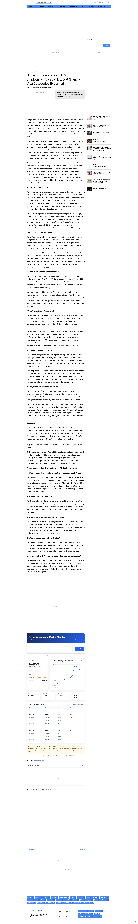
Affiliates (29, 897)
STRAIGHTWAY (40, 6)
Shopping (50, 902)
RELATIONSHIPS (61, 6)
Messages (58, 900)
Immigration (103, 897)
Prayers (89, 900)
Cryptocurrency (63, 897)
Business (53, 897)
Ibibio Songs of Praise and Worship (101, 132)
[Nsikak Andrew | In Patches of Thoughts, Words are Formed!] (44, 3)
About (60, 911)
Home (28, 71)
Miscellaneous (36, 71)
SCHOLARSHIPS (74, 6)
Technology (77, 902)
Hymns (80, 913)
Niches (75, 900)
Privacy (60, 914)
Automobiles (38, 897)
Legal (42, 900)
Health (95, 897)
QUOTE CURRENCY (55, 646)
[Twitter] (103, 2)
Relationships (30, 902)
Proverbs (96, 916)
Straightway (31, 850)
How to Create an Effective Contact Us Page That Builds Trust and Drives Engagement (102, 181)
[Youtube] (100, 2)
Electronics (80, 897)
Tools (83, 902)
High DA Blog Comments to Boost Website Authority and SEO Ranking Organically (102, 157)
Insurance (29, 900)
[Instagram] (95, 2)
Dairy (91, 911)
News (95, 913)
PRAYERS (91, 6)
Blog (46, 897)
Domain (72, 897)
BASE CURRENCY (32, 646)
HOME (31, 6)
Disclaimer (68, 914)
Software (58, 902)
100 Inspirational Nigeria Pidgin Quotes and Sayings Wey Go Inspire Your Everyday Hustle (102, 149)
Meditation (49, 900)
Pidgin (81, 900)
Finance (88, 897)
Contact (68, 911)
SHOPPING (102, 6)
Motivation (67, 900)
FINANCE (50, 6)
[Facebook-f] (97, 2)
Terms (60, 916)
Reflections (103, 900)
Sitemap (68, 916)
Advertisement (82, 911)
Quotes (96, 900)
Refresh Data (79, 649)
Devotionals (98, 911)
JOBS (83, 6)
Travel (90, 902)
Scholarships (40, 902)
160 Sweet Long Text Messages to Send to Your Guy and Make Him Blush (101, 118)
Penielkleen (81, 916)
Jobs (36, 900)
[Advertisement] (69, 23)
